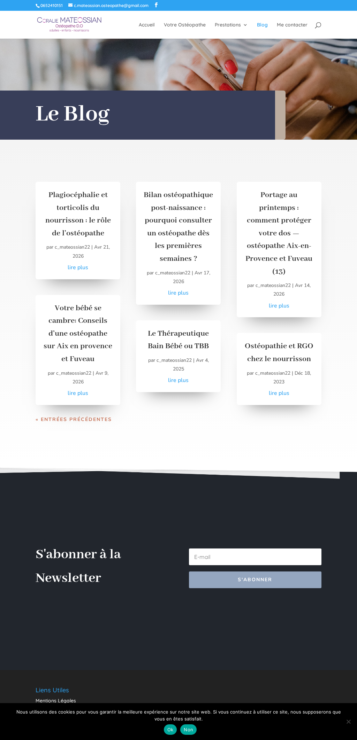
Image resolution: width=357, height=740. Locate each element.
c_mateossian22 (72, 247)
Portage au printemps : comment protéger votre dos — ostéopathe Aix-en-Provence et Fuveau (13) (278, 233)
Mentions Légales (56, 701)
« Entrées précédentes (74, 419)
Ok (170, 729)
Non (188, 729)
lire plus (78, 267)
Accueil (147, 25)
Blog (262, 25)
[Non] (348, 721)
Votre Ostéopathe (185, 25)
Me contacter (292, 25)
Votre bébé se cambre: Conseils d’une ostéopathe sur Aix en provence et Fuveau (78, 333)
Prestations (228, 25)
